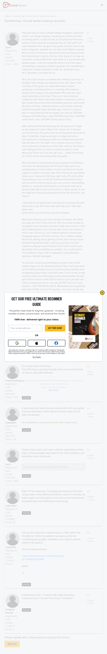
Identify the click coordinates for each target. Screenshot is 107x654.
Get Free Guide (55, 328)
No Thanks (37, 357)
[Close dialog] (102, 293)
